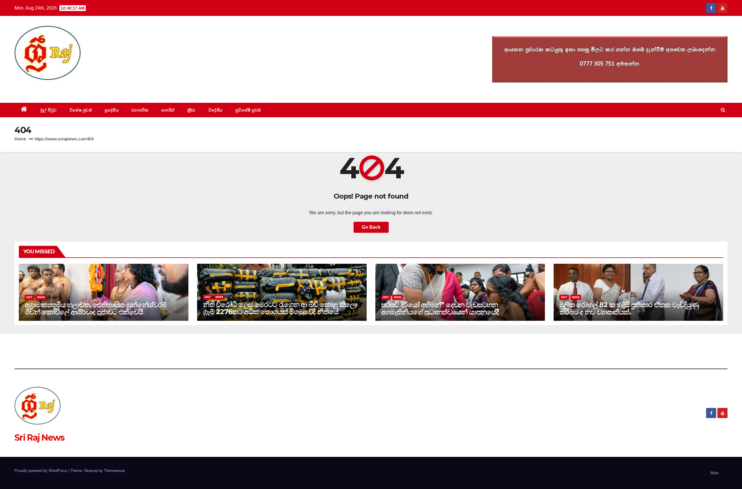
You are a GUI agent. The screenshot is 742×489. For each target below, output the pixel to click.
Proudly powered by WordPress (41, 470)
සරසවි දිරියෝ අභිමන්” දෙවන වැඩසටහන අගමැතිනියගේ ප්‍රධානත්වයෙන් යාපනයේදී (440, 308)
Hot (29, 297)
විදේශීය (215, 110)
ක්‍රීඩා (191, 110)
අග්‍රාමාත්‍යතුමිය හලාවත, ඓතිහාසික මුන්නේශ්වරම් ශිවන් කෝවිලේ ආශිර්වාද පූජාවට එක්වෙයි (96, 308)
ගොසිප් (167, 110)
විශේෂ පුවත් (81, 110)
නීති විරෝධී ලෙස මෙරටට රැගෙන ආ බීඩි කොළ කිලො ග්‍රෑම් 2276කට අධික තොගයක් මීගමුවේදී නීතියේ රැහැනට (280, 311)
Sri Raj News (39, 89)
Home (20, 138)
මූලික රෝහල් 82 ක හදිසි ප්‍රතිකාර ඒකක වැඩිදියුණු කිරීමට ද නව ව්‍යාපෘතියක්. (629, 308)
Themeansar (114, 470)
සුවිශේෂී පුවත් (248, 110)
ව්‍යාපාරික (139, 110)
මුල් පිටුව (48, 110)
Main (41, 297)
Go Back (371, 227)
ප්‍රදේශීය (112, 110)
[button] (723, 109)
